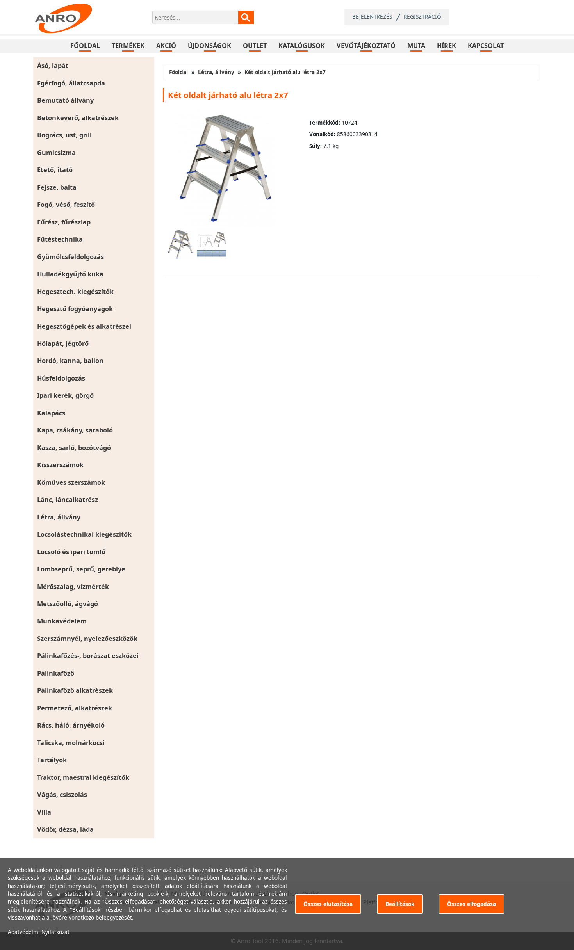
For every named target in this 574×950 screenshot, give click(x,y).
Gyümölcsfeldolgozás (70, 257)
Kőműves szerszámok (71, 482)
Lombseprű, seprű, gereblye (81, 569)
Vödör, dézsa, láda (65, 829)
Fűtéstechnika (60, 239)
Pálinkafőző (55, 673)
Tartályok (52, 760)
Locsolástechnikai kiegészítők (84, 534)
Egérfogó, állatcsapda (71, 83)
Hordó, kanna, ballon (70, 360)
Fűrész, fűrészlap (64, 222)
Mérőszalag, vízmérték (73, 586)
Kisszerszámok (60, 465)
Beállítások (399, 903)
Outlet (255, 45)
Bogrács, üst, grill (64, 135)
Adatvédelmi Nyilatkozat (39, 932)
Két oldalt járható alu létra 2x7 (285, 72)
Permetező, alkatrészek (74, 708)
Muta (416, 45)
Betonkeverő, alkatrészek (78, 118)
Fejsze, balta (57, 187)
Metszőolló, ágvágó (67, 604)
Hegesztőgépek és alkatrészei (84, 326)
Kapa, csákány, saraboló (75, 430)
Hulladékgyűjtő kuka (70, 274)
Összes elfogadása (471, 903)
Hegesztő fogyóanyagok (75, 308)
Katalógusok (301, 45)
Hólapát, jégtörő (63, 343)
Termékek (128, 45)
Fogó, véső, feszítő (66, 204)
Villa (44, 812)
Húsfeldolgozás (61, 378)
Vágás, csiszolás (62, 794)
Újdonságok (209, 45)
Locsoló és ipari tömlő (71, 552)
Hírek (446, 45)
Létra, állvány (58, 517)
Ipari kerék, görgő (65, 395)
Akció (166, 45)
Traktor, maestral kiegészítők (83, 777)
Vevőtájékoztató (366, 45)
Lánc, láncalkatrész (67, 499)
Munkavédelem (62, 621)
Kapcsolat (486, 45)
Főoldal (85, 45)
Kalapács (51, 413)
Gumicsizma (56, 152)
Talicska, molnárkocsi (71, 742)
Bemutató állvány (65, 100)
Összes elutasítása (328, 903)
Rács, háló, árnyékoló (71, 725)
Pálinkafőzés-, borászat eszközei (88, 655)
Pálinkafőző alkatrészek (75, 690)
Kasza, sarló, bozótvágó (74, 447)
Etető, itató (55, 169)
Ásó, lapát (52, 65)
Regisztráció (422, 16)
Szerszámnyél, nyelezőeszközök (87, 638)
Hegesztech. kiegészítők (75, 291)
